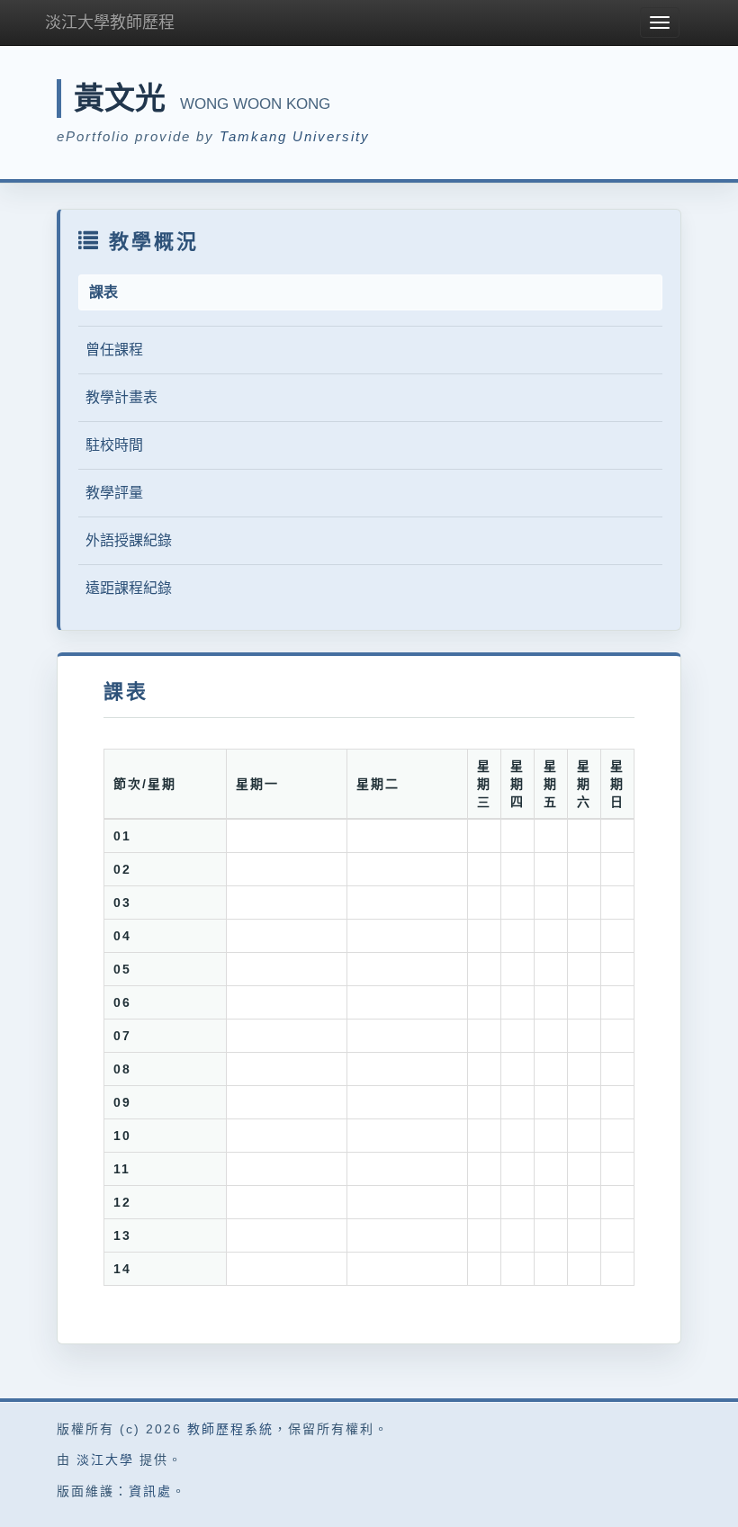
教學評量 (114, 492)
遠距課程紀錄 (129, 588)
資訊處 (150, 1491)
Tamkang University (295, 136)
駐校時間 (114, 445)
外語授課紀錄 (129, 540)
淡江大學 (105, 1459)
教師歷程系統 (230, 1429)
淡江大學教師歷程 (110, 22)
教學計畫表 (122, 397)
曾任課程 (114, 349)
